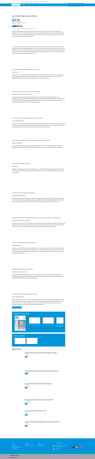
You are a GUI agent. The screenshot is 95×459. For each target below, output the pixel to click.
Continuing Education (43, 1)
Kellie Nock (27, 354)
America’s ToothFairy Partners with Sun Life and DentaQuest (38, 383)
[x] (73, 447)
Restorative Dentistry (47, 4)
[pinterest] (18, 26)
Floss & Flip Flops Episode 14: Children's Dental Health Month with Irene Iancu (42, 371)
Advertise (27, 443)
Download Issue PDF (17, 307)
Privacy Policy (41, 445)
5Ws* (27, 4)
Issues (30, 1)
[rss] (77, 447)
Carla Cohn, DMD (28, 401)
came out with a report (29, 145)
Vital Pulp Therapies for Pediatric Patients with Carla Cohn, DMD (39, 399)
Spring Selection (53, 4)
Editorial (40, 443)
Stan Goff (26, 412)
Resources (35, 1)
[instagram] (81, 447)
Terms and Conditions (29, 445)
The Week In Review (60, 4)
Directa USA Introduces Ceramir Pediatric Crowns (35, 410)
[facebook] (13, 26)
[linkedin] (16, 26)
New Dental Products (32, 4)
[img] (16, 1)
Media (26, 1)
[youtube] (75, 447)
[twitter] (15, 26)
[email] (20, 26)
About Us (14, 443)
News (23, 1)
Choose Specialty (15, 4)
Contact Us (14, 445)
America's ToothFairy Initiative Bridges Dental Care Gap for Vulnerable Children (42, 421)
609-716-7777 (58, 448)
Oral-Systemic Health (39, 4)
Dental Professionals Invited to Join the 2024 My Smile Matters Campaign (41, 352)
